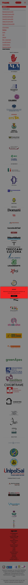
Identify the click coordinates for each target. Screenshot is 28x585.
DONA (14, 296)
